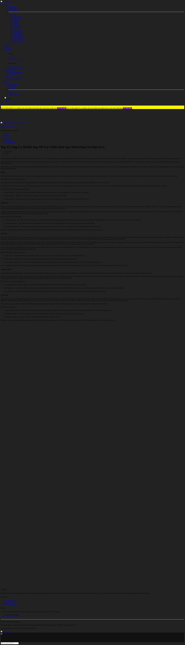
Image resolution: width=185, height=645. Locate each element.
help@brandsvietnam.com (13, 617)
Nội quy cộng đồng (10, 604)
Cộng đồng (8, 140)
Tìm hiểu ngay (62, 108)
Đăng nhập (8, 99)
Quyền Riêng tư (9, 602)
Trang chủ (8, 139)
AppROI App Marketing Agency (8, 126)
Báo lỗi (7, 135)
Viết (2, 104)
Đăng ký (7, 101)
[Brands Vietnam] (6, 1)
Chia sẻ (7, 134)
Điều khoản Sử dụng (11, 601)
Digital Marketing (10, 142)
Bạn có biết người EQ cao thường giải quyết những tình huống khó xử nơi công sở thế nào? (33, 108)
